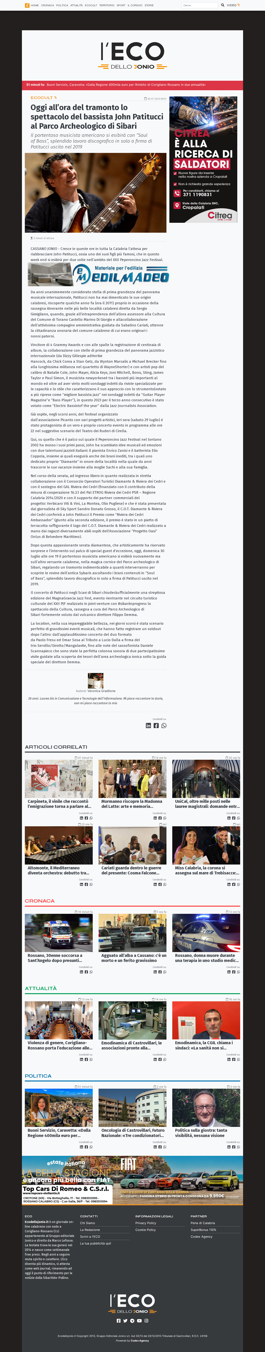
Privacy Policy (145, 1223)
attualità (41, 988)
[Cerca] (223, 5)
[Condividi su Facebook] (157, 725)
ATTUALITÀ (76, 5)
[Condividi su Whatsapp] (163, 725)
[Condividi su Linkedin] (149, 725)
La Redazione (90, 1230)
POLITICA (62, 5)
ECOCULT (91, 5)
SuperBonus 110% (203, 1230)
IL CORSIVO (135, 5)
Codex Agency (201, 1236)
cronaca (40, 901)
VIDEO (232, 5)
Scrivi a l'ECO (90, 1236)
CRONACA (47, 5)
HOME (35, 5)
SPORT (121, 5)
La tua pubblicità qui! (95, 1243)
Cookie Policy (145, 1230)
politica (38, 1076)
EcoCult (42, 97)
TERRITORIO (106, 5)
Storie (149, 5)
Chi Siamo (87, 1223)
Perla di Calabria (203, 1223)
